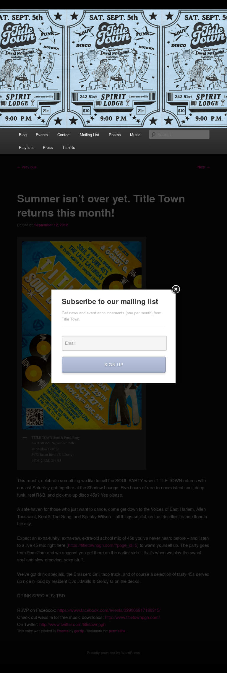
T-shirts (68, 147)
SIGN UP (113, 365)
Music (135, 134)
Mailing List (89, 134)
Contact (64, 134)
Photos (115, 134)
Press (48, 147)
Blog (23, 134)
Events (42, 134)
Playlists (26, 147)
